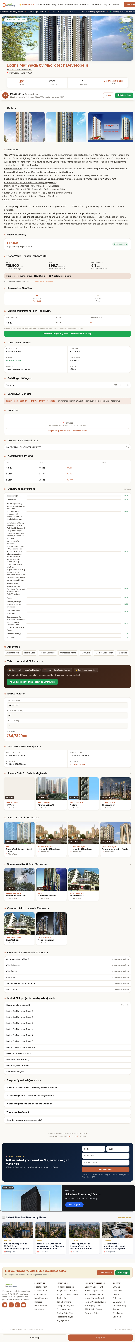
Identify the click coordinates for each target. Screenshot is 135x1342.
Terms (116, 1309)
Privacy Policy (119, 1305)
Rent (60, 4)
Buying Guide (63, 1320)
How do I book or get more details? (24, 1120)
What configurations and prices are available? (29, 1104)
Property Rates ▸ (77, 764)
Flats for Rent (40, 1287)
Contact (117, 1294)
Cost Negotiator (64, 1309)
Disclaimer (118, 1313)
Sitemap (117, 1317)
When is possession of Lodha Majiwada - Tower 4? (31, 1087)
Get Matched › (105, 1169)
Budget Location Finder (67, 1294)
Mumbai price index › (44, 281)
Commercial (71, 4)
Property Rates (92, 1313)
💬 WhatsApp (124, 95)
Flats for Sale (40, 1290)
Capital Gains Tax (65, 1313)
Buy (54, 4)
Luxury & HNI (119, 1302)
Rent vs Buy (62, 1298)
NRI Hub (117, 1298)
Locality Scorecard (94, 1287)
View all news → (125, 1218)
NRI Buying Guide (93, 1305)
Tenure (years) (13, 721)
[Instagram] (11, 1304)
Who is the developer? (17, 1112)
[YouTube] (23, 1304)
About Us (117, 1290)
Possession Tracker (94, 1294)
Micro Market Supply (95, 1298)
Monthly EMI (12, 731)
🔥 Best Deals (26, 4)
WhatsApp (34, 1337)
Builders (84, 4)
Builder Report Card (94, 1290)
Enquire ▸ (100, 1337)
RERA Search (40, 1305)
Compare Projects (65, 1305)
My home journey (65, 1287)
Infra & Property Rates (95, 1302)
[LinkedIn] (17, 1304)
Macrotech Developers (19, 69)
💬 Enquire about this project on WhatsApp (32, 682)
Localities (96, 4)
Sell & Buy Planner (65, 1302)
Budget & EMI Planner (67, 1290)
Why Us (106, 4)
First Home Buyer (65, 1317)
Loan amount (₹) (13, 701)
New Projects (43, 4)
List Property (106, 1272)
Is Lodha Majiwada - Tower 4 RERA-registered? (30, 1095)
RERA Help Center (93, 1309)
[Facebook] (4, 1304)
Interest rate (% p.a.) (15, 711)
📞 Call (108, 95)
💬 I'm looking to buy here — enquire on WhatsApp (67, 334)
